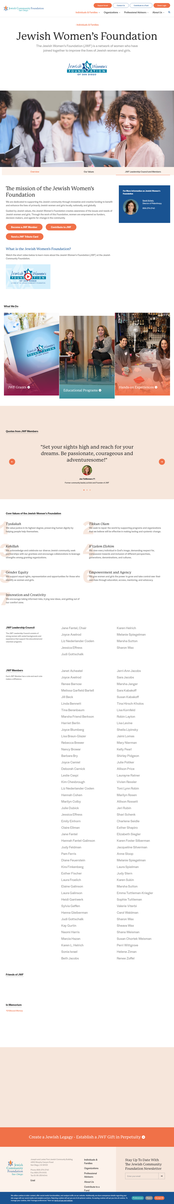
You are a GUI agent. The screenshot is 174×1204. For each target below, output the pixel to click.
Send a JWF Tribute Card (24, 236)
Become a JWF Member (24, 227)
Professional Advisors (90, 1175)
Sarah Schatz (148, 200)
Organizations (91, 1168)
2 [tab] (87, 490)
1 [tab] (83, 490)
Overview (34, 171)
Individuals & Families (87, 24)
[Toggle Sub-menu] (99, 12)
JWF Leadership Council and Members (143, 171)
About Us (89, 1181)
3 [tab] (90, 490)
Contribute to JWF (61, 227)
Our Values (89, 171)
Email (33, 1180)
